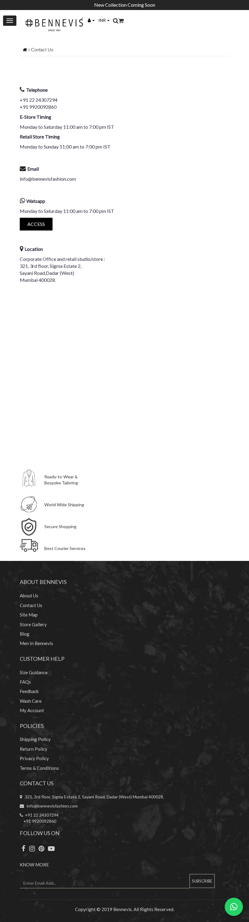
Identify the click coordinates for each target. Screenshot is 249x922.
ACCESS (36, 224)
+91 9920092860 (38, 107)
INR (102, 20)
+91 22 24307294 (38, 100)
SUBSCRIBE (202, 881)
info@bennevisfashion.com (48, 179)
